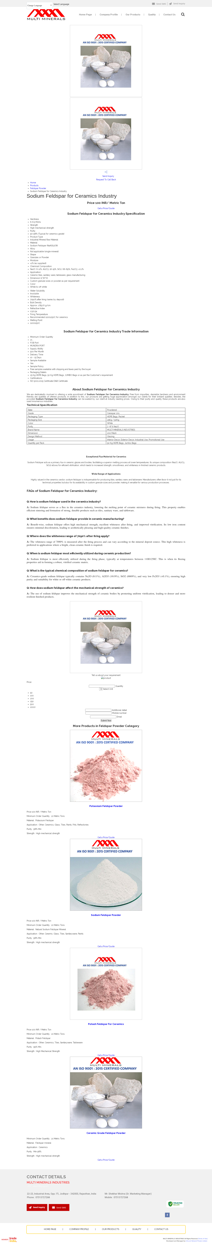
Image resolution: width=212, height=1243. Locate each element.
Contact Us (169, 14)
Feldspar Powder (38, 188)
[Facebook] (167, 1216)
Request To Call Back (106, 179)
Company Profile (109, 14)
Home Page (85, 14)
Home (33, 182)
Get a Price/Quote (106, 208)
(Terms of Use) (203, 1238)
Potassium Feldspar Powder (106, 806)
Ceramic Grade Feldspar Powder (106, 1133)
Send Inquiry (108, 176)
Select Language (61, 4)
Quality (152, 14)
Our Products (133, 14)
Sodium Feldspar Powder (106, 915)
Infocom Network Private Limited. (197, 1241)
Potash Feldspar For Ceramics (106, 1024)
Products (34, 185)
